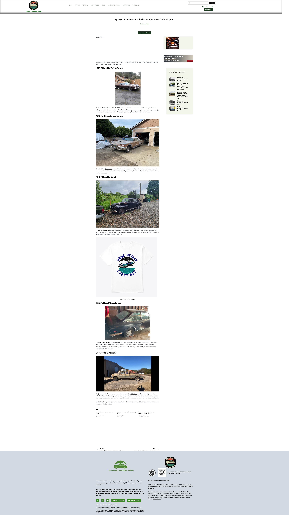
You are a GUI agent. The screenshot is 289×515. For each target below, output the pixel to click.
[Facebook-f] (97, 500)
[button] (118, 500)
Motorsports (95, 5)
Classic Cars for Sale (114, 5)
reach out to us (157, 499)
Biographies (126, 5)
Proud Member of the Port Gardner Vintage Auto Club (179, 472)
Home (70, 5)
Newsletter (136, 5)
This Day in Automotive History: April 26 (182, 79)
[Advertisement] (127, 50)
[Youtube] (107, 500)
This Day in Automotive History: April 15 (182, 108)
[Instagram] (207, 6)
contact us (151, 488)
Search (212, 3)
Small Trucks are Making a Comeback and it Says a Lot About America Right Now (182, 95)
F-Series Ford (138, 396)
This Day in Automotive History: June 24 (182, 102)
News (103, 5)
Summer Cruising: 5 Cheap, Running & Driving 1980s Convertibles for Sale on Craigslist (182, 86)
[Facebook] (203, 6)
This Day (77, 5)
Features (85, 5)
